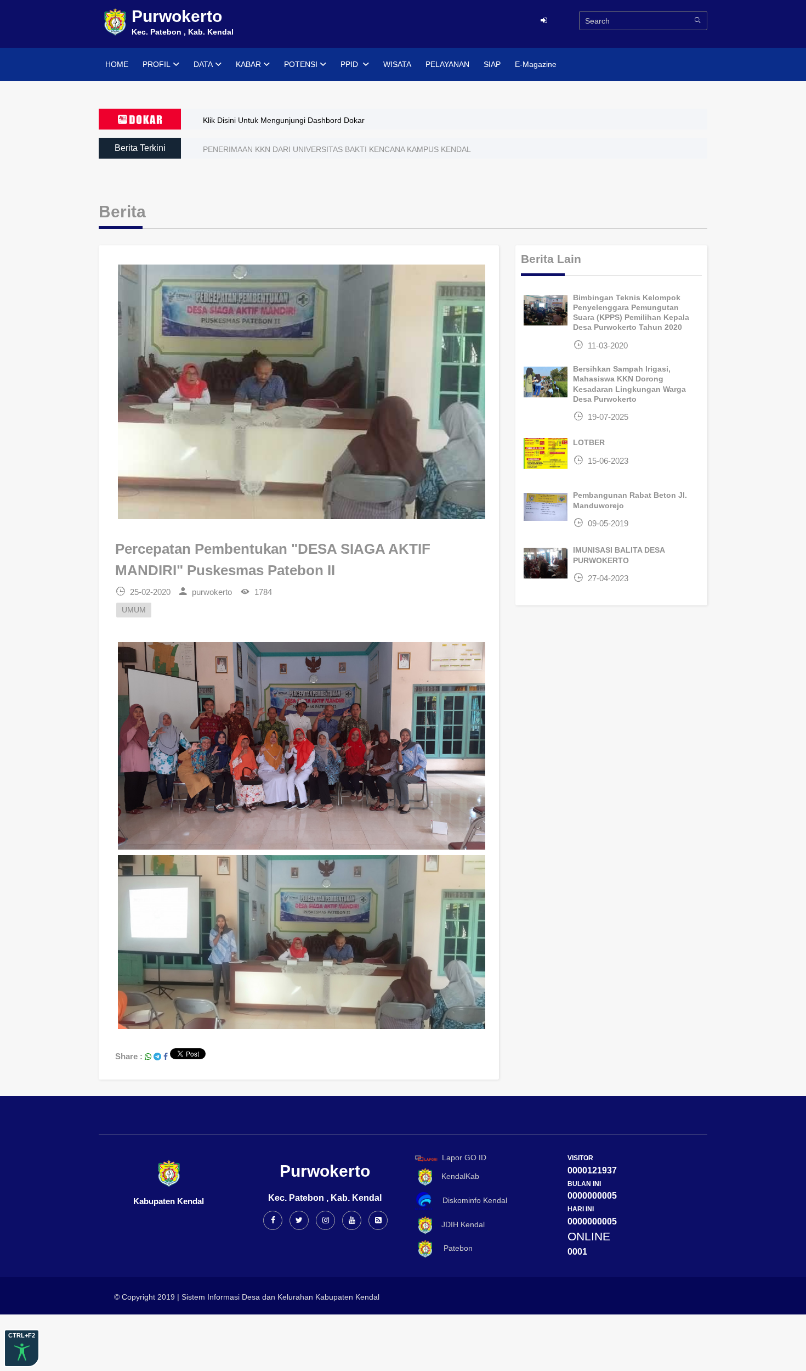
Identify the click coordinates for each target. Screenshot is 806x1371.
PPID (350, 64)
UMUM (134, 610)
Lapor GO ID (464, 1157)
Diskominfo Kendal (471, 1200)
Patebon (454, 1248)
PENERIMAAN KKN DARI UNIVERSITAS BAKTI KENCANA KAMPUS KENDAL (337, 149)
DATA (203, 64)
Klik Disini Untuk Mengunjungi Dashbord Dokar (284, 120)
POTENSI (300, 64)
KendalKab (457, 1176)
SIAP (492, 64)
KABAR (248, 64)
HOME (116, 64)
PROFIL (157, 64)
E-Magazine (536, 64)
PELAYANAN (447, 64)
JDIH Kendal (460, 1224)
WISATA (397, 64)
